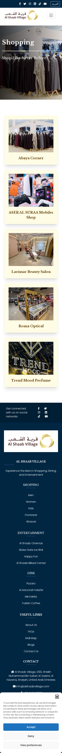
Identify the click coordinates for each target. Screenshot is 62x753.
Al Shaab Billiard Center (31, 563)
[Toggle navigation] (51, 15)
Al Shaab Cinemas (31, 543)
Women (31, 502)
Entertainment (31, 533)
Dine (31, 573)
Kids (31, 508)
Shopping (31, 485)
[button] (57, 696)
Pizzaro (31, 583)
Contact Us (31, 651)
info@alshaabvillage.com (32, 686)
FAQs (31, 631)
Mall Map (31, 638)
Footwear (31, 515)
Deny (31, 736)
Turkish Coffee (31, 603)
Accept (31, 727)
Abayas (31, 521)
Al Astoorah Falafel (31, 590)
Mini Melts (31, 597)
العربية (55, 3)
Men (31, 495)
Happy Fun (31, 556)
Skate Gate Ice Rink (31, 550)
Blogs (31, 645)
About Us (31, 625)
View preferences (31, 745)
